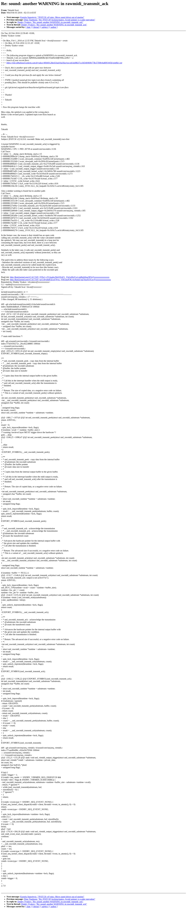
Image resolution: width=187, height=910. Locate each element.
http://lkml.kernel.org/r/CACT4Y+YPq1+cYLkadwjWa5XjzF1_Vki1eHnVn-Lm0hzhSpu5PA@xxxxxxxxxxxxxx (59, 277)
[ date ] (29, 27)
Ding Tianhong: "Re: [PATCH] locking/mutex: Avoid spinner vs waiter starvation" (59, 20)
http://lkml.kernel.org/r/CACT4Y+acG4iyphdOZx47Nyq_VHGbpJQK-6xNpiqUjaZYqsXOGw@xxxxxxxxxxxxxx (60, 279)
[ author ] (53, 27)
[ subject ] (45, 27)
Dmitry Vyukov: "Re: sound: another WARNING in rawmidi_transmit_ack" (50, 22)
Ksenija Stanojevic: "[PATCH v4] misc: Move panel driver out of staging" (52, 17)
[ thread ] (36, 27)
